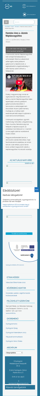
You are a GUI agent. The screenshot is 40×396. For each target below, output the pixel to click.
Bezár (36, 189)
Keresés (32, 22)
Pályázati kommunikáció (14, 337)
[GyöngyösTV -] (8, 6)
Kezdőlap (7, 26)
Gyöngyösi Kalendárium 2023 (16, 332)
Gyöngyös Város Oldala (14, 341)
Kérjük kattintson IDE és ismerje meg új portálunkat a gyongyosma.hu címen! (16, 205)
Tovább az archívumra (19, 233)
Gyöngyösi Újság (11, 328)
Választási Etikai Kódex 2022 (15, 282)
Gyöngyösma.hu (11, 324)
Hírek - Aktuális (15, 26)
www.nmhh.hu (11, 313)
